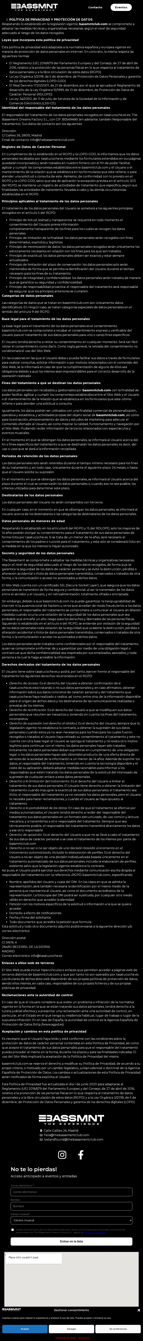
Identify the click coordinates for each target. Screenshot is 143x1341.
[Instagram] (62, 1155)
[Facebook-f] (81, 1155)
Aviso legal (83, 1337)
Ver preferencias (118, 1328)
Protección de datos (65, 1337)
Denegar (71, 1328)
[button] (139, 1310)
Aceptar (25, 1328)
